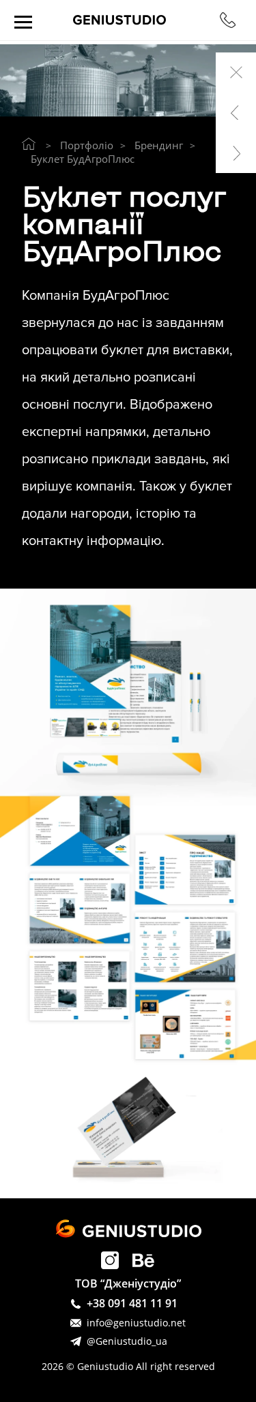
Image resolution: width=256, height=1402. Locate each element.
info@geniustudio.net (136, 1322)
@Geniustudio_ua (127, 1341)
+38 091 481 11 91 (132, 1303)
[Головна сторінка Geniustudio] (28, 144)
